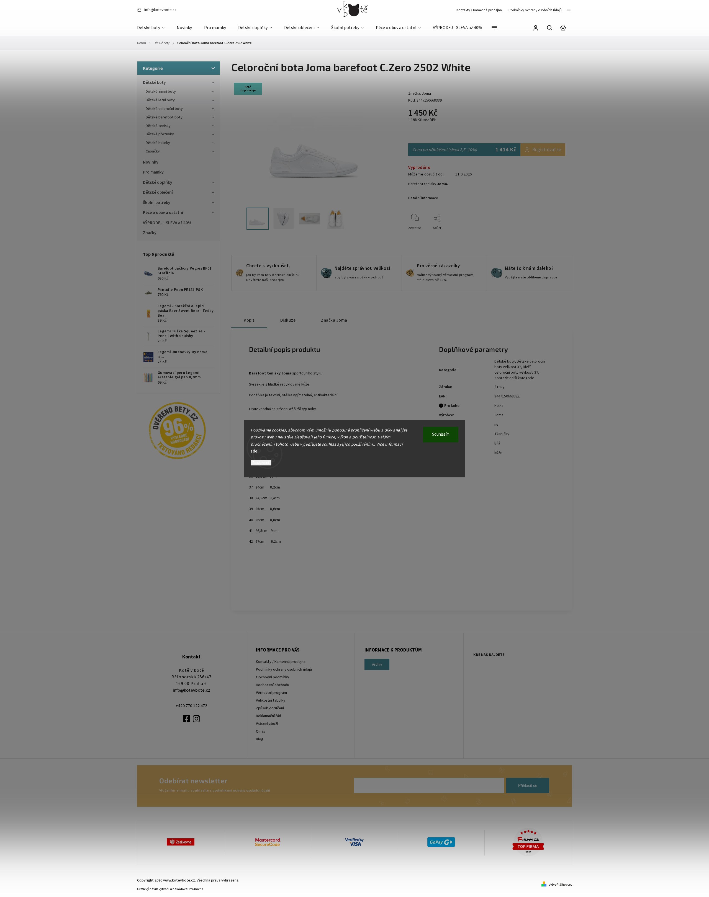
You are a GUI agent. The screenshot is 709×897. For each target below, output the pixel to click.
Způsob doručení (270, 708)
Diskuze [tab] (288, 320)
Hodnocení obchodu (272, 685)
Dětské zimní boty (161, 91)
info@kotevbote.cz (191, 690)
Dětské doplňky (157, 182)
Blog (259, 739)
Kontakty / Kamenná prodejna (479, 10)
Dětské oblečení (158, 192)
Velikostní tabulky (270, 700)
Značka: (419, 93)
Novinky (150, 162)
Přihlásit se (527, 785)
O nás (260, 731)
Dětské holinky (158, 143)
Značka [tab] (334, 320)
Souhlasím (440, 434)
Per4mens (196, 889)
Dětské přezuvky (160, 134)
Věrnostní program (271, 693)
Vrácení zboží (267, 724)
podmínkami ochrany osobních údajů (241, 790)
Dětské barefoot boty (164, 117)
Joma (499, 415)
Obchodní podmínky (272, 677)
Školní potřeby (156, 203)
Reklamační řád (268, 716)
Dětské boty (154, 82)
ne (496, 424)
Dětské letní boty (160, 100)
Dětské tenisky (158, 126)
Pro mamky (153, 172)
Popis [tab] (249, 320)
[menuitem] (154, 28)
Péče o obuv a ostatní (163, 213)
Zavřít (548, 235)
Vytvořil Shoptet (560, 884)
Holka (499, 406)
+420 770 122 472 (191, 706)
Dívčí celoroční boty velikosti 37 (516, 369)
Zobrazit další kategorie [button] (514, 378)
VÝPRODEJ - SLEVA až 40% (167, 223)
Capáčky (153, 151)
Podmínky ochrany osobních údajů (535, 10)
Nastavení (261, 463)
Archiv (377, 664)
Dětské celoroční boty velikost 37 (519, 364)
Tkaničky (501, 434)
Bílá (497, 443)
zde (254, 451)
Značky (149, 233)
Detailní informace (423, 198)
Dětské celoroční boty (164, 109)
